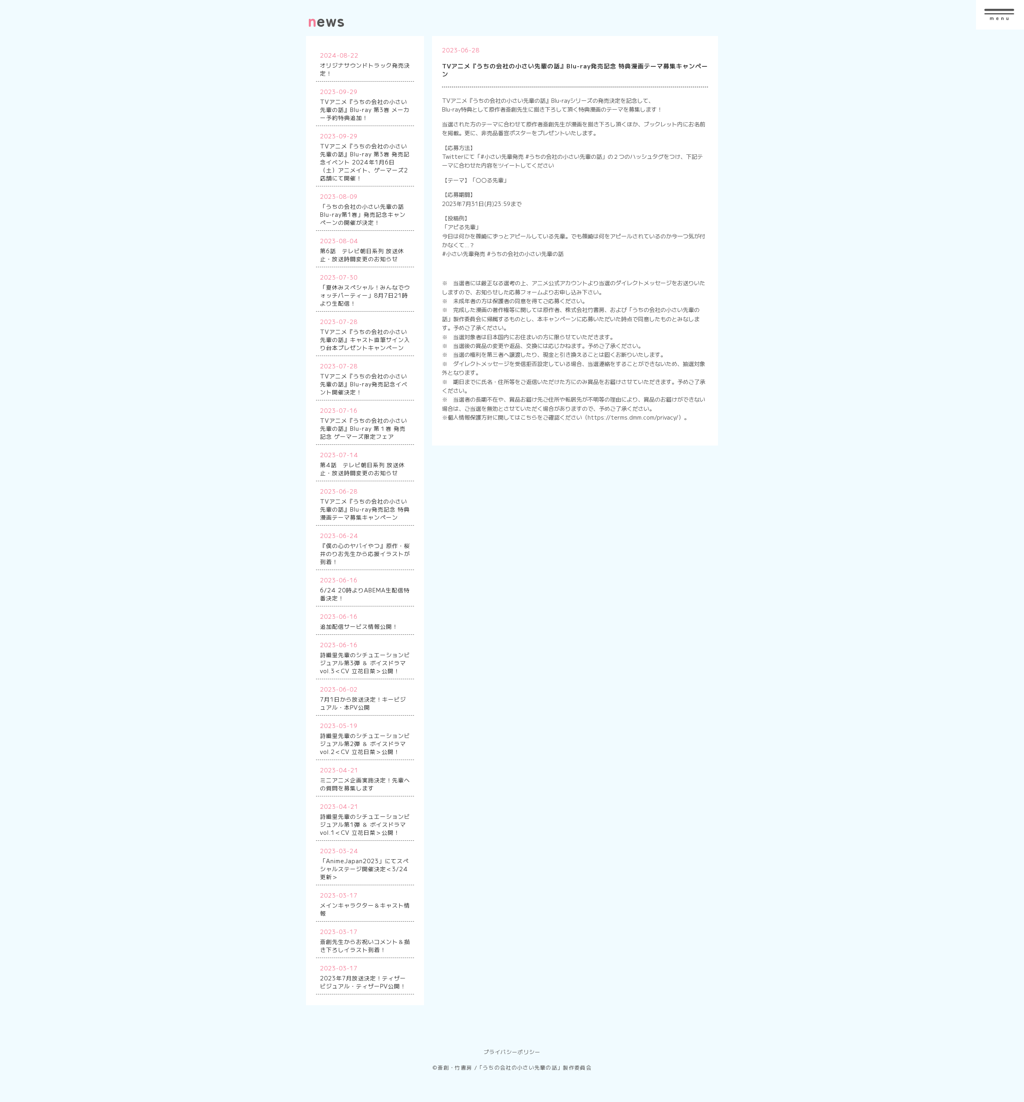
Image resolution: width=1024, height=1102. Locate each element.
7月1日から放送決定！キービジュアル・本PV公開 (363, 703)
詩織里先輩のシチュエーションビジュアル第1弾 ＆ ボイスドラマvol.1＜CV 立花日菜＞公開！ (365, 824)
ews (326, 20)
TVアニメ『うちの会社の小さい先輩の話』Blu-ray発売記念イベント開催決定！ (364, 384)
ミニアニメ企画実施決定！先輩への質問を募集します (365, 784)
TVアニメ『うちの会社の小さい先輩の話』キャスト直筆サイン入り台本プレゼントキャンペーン (365, 340)
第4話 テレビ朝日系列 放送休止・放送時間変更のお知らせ (362, 469)
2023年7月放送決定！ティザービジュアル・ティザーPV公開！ (363, 982)
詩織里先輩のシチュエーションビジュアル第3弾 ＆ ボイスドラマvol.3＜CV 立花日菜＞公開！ (365, 663)
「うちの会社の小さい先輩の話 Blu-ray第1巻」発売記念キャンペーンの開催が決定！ (363, 214)
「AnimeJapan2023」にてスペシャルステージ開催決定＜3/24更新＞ (364, 869)
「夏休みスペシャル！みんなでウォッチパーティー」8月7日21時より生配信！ (365, 295)
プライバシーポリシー (512, 1052)
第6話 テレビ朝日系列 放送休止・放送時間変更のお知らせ (362, 255)
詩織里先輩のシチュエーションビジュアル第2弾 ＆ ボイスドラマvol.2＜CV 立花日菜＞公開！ (365, 744)
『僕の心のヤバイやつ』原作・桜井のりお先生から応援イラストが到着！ (365, 554)
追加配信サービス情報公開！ (359, 626)
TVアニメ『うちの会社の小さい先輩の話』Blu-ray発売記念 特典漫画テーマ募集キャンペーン (365, 509)
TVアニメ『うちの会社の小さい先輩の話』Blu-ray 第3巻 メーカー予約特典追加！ (365, 110)
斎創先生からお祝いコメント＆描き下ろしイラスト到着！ (365, 946)
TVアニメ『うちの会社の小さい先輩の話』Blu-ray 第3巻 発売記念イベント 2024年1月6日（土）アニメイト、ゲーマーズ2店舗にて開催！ (365, 162)
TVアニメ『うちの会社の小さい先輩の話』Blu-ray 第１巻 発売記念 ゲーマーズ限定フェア (363, 428)
